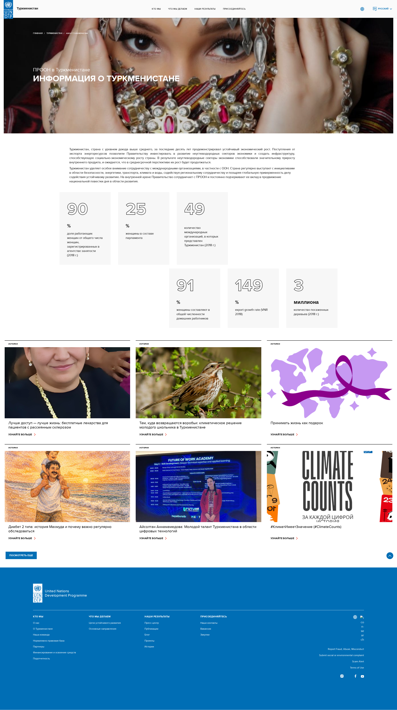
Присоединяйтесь (234, 8)
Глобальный (362, 9)
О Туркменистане (43, 629)
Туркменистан (27, 8)
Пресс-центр (152, 623)
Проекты (149, 640)
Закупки (205, 634)
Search (368, 9)
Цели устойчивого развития (105, 623)
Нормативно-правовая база (48, 640)
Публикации (151, 629)
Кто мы (156, 8)
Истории (149, 646)
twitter (348, 676)
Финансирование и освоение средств (54, 652)
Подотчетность (41, 658)
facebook (355, 676)
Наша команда (41, 634)
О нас (36, 623)
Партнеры (38, 646)
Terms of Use (357, 667)
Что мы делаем (177, 8)
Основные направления (102, 629)
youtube (362, 676)
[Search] (362, 629)
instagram (341, 676)
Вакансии (205, 629)
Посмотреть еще (21, 555)
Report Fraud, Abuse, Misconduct (346, 649)
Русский (383, 8)
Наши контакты (208, 623)
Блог (147, 634)
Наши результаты (204, 8)
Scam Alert (358, 661)
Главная (38, 33)
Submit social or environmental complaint (341, 655)
